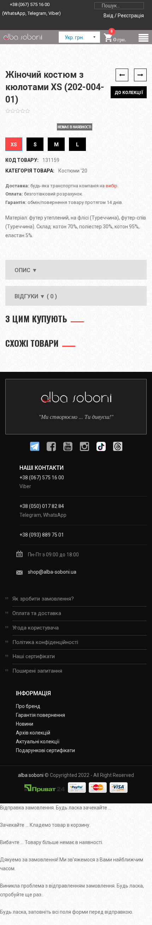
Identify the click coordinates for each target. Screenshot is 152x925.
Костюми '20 (72, 171)
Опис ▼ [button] (25, 270)
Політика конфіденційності (45, 642)
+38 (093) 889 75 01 (41, 535)
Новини (24, 724)
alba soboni (30, 775)
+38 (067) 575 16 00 (29, 4)
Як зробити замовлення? (43, 599)
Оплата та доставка (36, 613)
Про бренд (28, 706)
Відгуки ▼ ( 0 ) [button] (35, 296)
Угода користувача (35, 628)
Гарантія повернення (40, 715)
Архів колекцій (33, 733)
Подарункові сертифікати (45, 750)
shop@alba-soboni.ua (52, 572)
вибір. (112, 185)
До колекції (129, 92)
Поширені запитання (37, 671)
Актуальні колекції (37, 741)
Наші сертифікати (33, 656)
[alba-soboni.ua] (22, 36)
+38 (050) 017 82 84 (41, 506)
